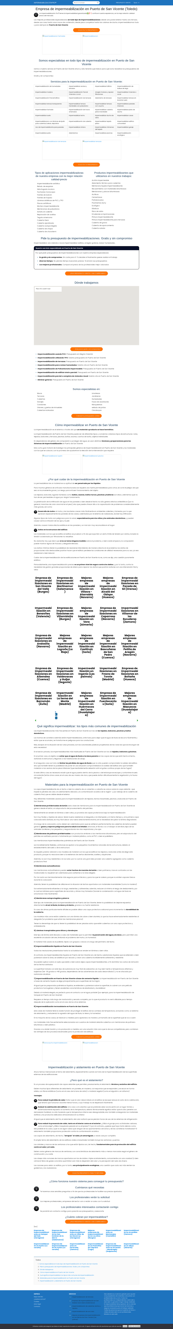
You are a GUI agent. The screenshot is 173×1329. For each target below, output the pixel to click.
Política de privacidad (134, 1326)
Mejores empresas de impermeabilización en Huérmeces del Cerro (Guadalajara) (86, 704)
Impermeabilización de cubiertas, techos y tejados (86, 1307)
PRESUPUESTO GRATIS (123, 3)
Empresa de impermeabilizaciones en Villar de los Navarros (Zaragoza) (77, 1234)
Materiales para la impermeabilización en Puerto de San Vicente (62, 1278)
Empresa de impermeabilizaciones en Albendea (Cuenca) (43, 674)
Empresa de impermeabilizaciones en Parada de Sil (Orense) (129, 583)
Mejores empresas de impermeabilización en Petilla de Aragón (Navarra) (129, 645)
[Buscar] (98, 2)
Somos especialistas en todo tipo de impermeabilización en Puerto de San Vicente (68, 1264)
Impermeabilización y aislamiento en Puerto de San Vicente (61, 1281)
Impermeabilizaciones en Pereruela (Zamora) (77, 1247)
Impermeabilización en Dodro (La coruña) (41, 1246)
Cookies (36, 1301)
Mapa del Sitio (38, 1297)
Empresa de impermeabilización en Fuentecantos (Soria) (108, 698)
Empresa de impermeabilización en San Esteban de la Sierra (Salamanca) (59, 1235)
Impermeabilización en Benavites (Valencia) (43, 612)
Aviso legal (37, 1304)
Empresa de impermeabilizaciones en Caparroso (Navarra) (108, 613)
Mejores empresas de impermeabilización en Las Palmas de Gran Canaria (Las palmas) (86, 1317)
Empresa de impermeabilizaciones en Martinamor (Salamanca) (64, 584)
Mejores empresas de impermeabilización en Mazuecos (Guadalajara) (129, 702)
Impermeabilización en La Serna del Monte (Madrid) (64, 698)
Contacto (37, 1306)
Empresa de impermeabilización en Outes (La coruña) (59, 1247)
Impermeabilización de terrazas (82, 1297)
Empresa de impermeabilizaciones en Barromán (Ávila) (43, 698)
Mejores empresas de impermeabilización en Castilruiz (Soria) (86, 644)
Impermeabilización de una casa (83, 1311)
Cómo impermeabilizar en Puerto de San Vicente (57, 1272)
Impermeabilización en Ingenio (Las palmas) (86, 672)
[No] (171, 1326)
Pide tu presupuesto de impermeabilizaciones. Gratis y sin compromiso (65, 1267)
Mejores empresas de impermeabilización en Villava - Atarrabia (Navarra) (86, 587)
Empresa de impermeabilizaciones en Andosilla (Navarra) (43, 641)
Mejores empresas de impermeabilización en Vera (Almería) (86, 616)
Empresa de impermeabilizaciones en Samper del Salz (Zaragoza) (41, 1234)
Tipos (135, 3)
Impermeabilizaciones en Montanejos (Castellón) (113, 1233)
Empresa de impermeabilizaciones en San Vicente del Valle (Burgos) (43, 584)
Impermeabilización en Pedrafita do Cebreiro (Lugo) (95, 1247)
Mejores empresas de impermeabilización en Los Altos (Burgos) (95, 1234)
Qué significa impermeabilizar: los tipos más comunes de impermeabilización (67, 1275)
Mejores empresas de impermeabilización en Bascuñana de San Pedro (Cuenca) (108, 646)
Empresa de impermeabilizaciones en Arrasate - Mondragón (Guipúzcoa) (113, 1247)
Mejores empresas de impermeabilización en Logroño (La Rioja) (64, 644)
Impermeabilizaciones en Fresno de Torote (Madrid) (108, 674)
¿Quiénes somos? (40, 1299)
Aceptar (125, 1326)
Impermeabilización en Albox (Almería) (131, 1246)
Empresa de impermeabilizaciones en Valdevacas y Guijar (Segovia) (64, 675)
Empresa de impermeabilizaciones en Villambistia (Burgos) (64, 613)
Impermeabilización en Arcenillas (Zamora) (131, 1232)
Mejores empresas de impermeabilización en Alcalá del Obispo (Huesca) (108, 587)
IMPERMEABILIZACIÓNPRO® (45, 2)
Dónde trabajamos (46, 1270)
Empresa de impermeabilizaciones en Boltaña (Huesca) (129, 674)
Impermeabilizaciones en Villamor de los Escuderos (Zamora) (129, 615)
